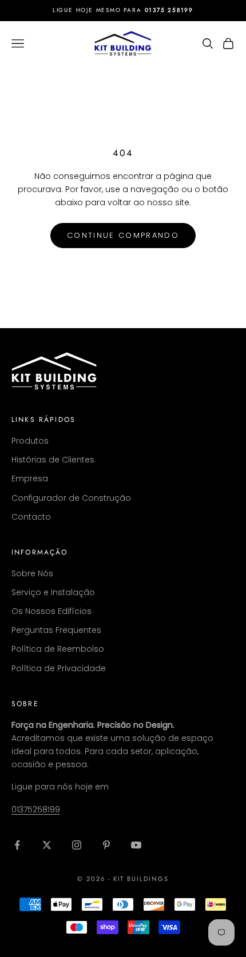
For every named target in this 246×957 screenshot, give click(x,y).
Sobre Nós (32, 573)
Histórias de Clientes (52, 459)
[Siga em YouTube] (136, 845)
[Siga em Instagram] (76, 845)
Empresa (29, 478)
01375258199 (35, 809)
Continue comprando (123, 235)
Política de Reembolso (57, 649)
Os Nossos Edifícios (51, 611)
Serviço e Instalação (53, 592)
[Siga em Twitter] (47, 845)
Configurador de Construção (71, 498)
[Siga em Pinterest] (106, 845)
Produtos (30, 440)
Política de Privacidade (58, 668)
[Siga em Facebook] (17, 845)
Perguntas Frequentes (56, 630)
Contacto (31, 517)
